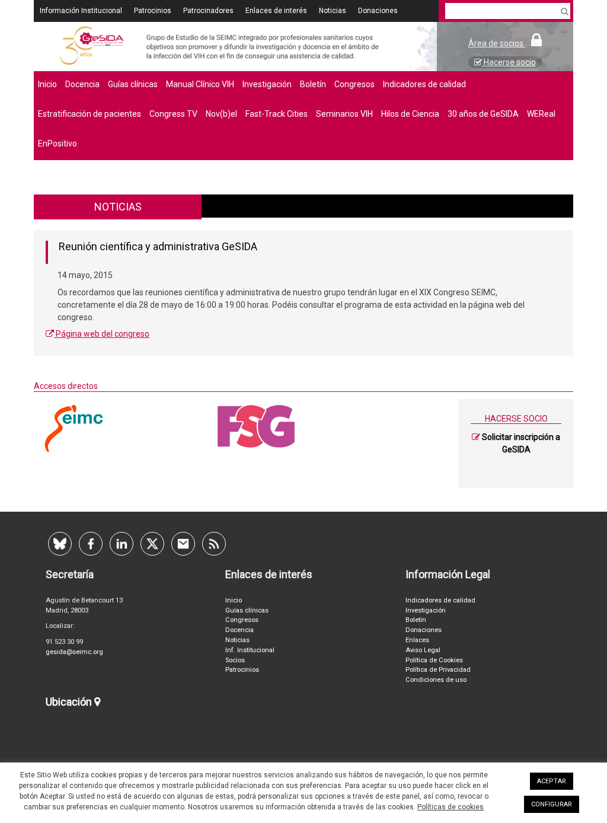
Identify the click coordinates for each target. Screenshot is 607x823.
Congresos (354, 84)
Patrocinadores (208, 11)
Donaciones (378, 11)
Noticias (332, 11)
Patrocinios (152, 11)
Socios (235, 660)
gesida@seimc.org (74, 652)
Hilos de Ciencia (410, 114)
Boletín (313, 84)
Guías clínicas (133, 84)
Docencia (82, 84)
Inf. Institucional (249, 650)
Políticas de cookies (450, 807)
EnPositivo (57, 143)
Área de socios (496, 43)
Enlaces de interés (276, 11)
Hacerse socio (509, 62)
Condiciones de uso (436, 680)
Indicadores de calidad (424, 84)
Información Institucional (81, 11)
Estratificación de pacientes (89, 114)
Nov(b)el (221, 114)
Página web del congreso (101, 334)
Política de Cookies (434, 660)
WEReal (541, 114)
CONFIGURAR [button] (551, 804)
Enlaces (417, 640)
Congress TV (173, 114)
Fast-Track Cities (276, 114)
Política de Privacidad (438, 670)
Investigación (267, 84)
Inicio (47, 84)
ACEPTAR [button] (551, 781)
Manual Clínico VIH (200, 84)
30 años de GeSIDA (483, 114)
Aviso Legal (422, 650)
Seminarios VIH (344, 114)
